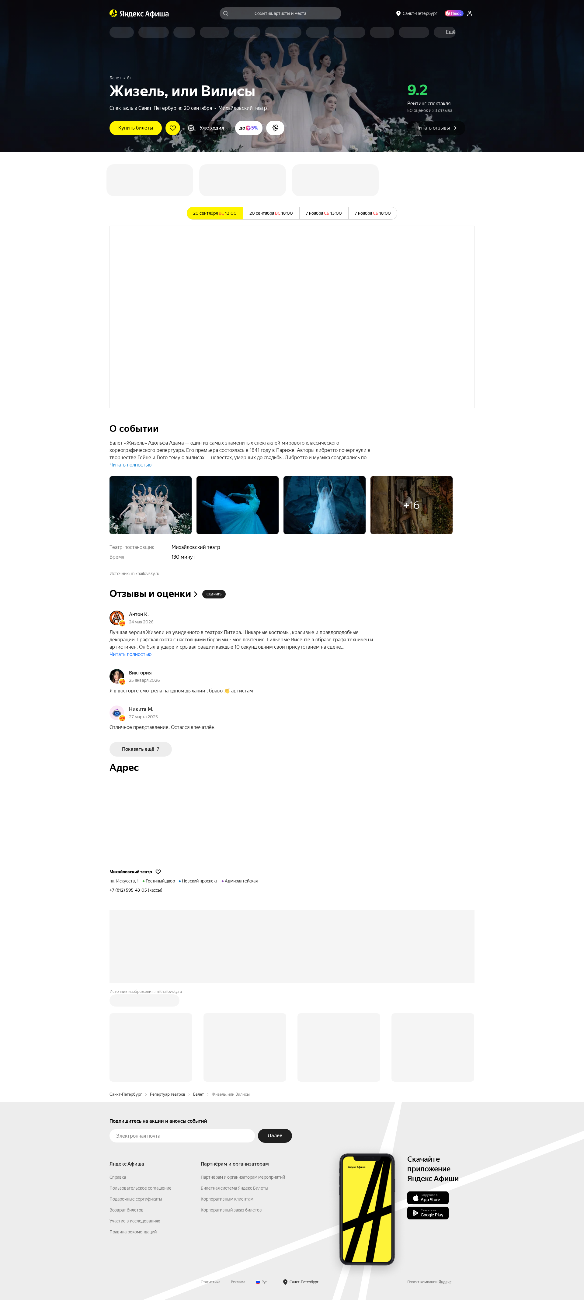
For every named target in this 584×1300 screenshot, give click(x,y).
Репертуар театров (167, 1094)
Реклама (238, 1282)
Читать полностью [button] (130, 465)
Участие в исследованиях (134, 1221)
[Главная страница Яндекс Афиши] (113, 13)
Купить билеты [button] (135, 128)
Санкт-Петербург (125, 1094)
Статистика (210, 1282)
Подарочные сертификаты (135, 1199)
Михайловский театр (242, 108)
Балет (198, 1094)
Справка (117, 1177)
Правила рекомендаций (133, 1231)
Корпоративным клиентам (227, 1199)
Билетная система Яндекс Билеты (234, 1188)
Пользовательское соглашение (140, 1188)
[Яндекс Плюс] (454, 13)
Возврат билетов (126, 1210)
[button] (451, 32)
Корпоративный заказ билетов (231, 1210)
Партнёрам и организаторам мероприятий (243, 1177)
